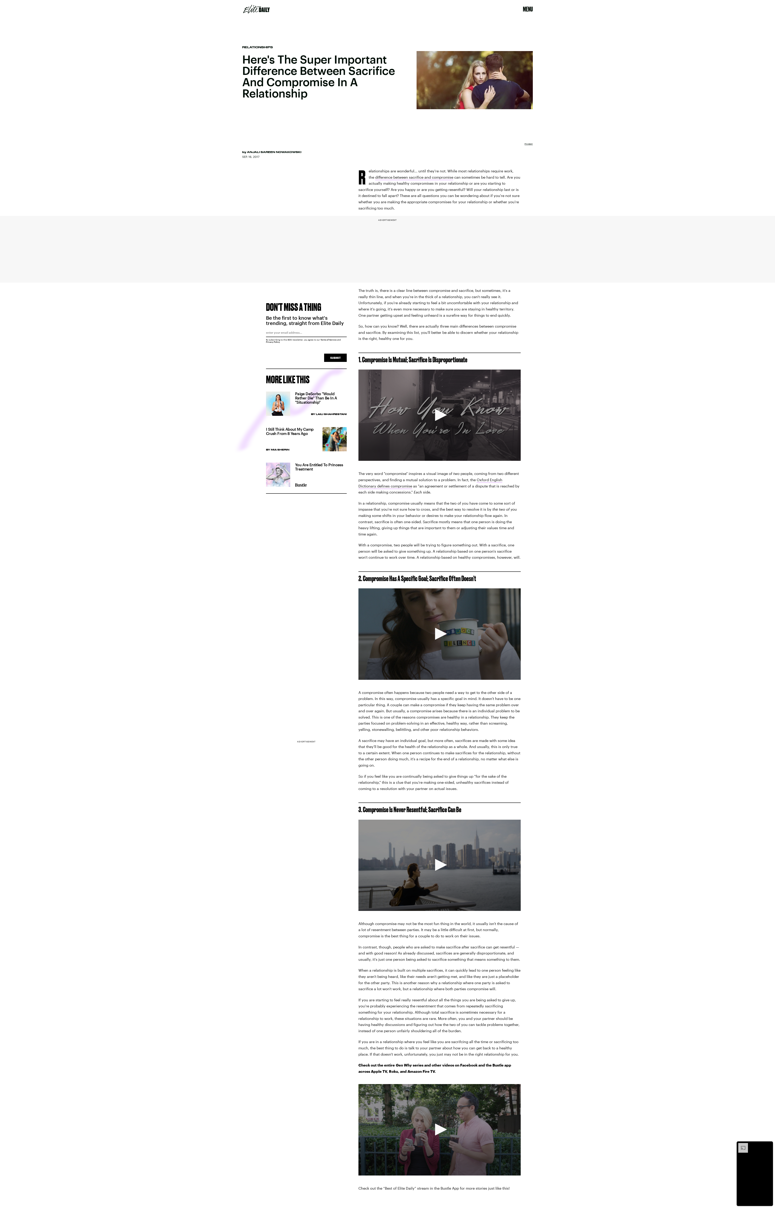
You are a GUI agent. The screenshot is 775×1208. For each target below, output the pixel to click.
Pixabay (529, 144)
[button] (439, 415)
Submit (335, 357)
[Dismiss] (768, 1145)
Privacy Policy (273, 342)
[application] (439, 415)
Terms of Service (328, 339)
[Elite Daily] (256, 9)
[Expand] (741, 1145)
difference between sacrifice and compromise (414, 177)
